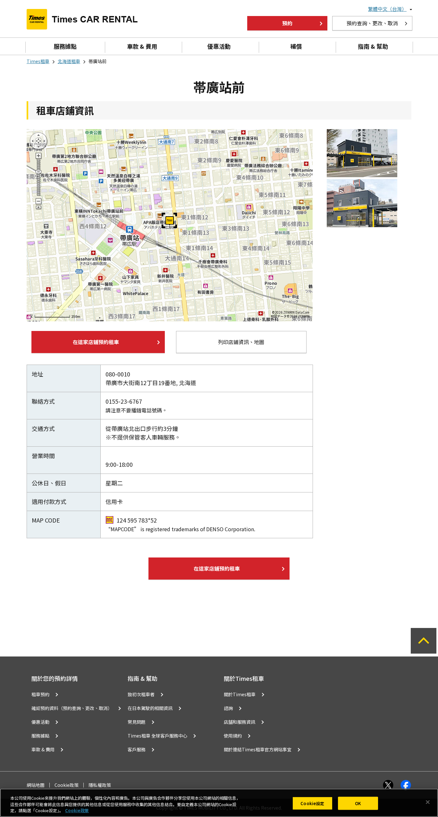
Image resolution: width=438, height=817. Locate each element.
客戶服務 (137, 749)
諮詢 (228, 708)
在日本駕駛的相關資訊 (150, 708)
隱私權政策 (99, 785)
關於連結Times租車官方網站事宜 (257, 749)
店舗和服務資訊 (239, 722)
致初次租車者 (141, 694)
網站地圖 (36, 785)
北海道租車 (69, 61)
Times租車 (38, 61)
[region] (219, 802)
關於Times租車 (240, 694)
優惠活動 (219, 46)
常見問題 (137, 722)
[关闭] (428, 802)
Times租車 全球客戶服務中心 (157, 735)
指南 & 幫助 (373, 46)
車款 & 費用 (142, 46)
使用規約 (233, 735)
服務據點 (65, 46)
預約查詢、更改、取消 (372, 23)
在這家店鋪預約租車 (96, 342)
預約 (287, 23)
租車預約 (40, 694)
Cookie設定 (312, 803)
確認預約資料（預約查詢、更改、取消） (71, 708)
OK (358, 803)
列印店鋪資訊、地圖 (241, 342)
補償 (296, 46)
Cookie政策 (67, 785)
